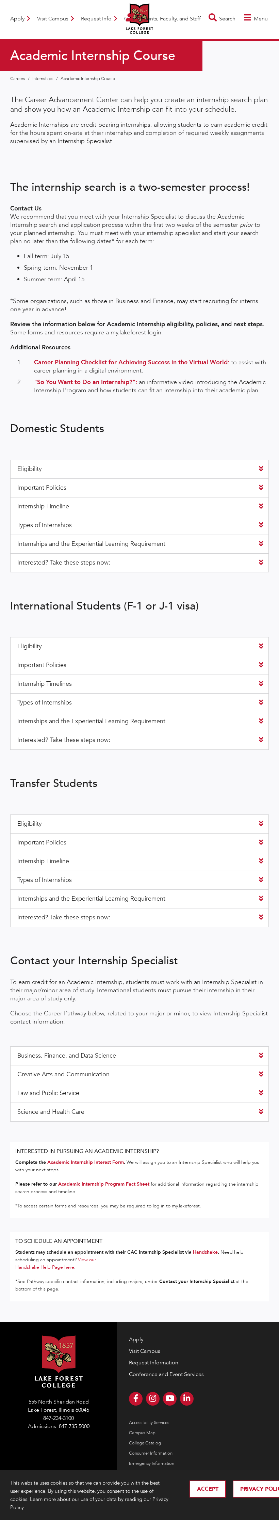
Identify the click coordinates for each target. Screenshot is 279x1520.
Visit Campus (53, 18)
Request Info (97, 18)
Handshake (205, 1252)
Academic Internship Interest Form (85, 1162)
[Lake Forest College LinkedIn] (187, 1399)
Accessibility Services (149, 1423)
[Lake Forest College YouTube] (170, 1399)
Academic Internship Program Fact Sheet (103, 1184)
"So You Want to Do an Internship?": (85, 382)
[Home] (139, 29)
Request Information (153, 1362)
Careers (18, 79)
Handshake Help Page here (44, 1267)
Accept (207, 1489)
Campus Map (142, 1433)
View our (87, 1259)
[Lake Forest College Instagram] (153, 1399)
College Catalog (145, 1443)
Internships (43, 79)
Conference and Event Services (166, 1374)
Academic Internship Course (88, 79)
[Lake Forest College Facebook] (136, 1399)
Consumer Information (151, 1453)
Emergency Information (151, 1463)
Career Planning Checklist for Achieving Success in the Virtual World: (132, 362)
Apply (18, 18)
